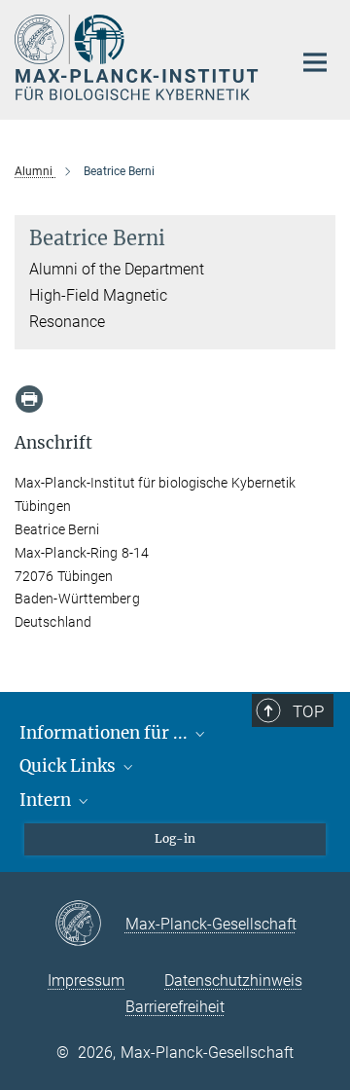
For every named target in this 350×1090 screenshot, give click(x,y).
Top (308, 711)
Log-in (175, 838)
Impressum (86, 980)
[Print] (29, 399)
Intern (47, 800)
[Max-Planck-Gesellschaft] (89, 924)
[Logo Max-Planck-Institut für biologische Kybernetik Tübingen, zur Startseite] (138, 57)
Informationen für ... (105, 733)
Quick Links (69, 766)
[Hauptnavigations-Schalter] (315, 62)
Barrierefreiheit (175, 1007)
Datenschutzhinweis (233, 980)
